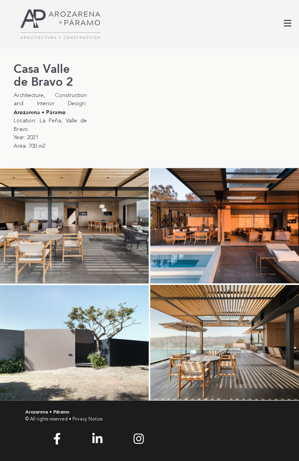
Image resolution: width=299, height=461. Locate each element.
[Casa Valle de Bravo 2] (74, 225)
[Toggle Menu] (287, 24)
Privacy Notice (87, 419)
